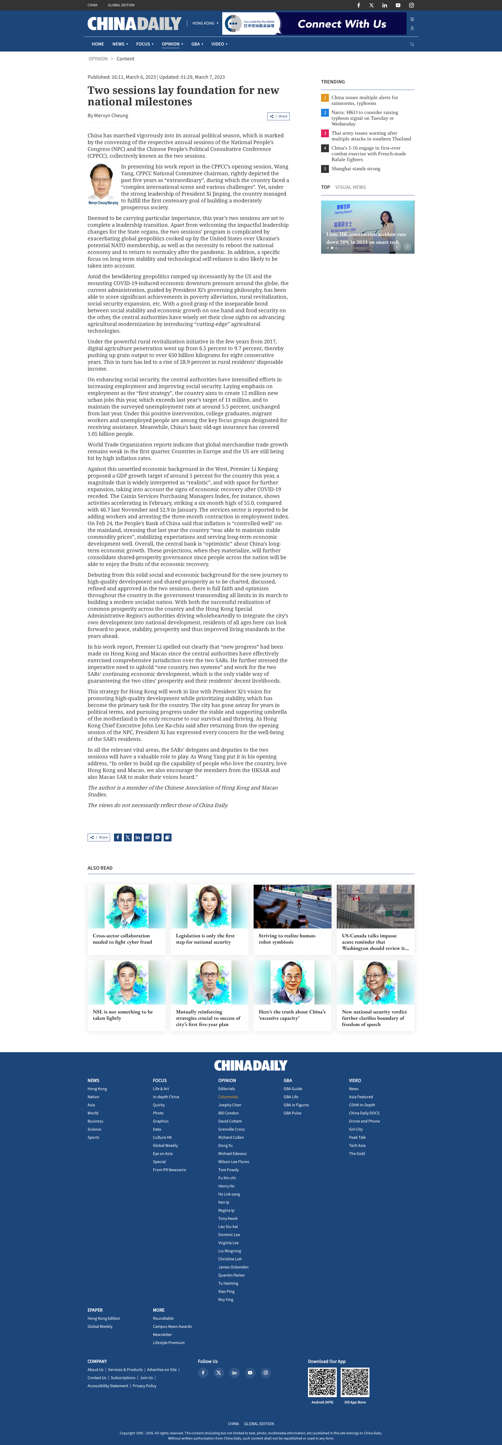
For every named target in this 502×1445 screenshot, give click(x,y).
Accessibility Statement (108, 1386)
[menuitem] (203, 23)
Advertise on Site (162, 1370)
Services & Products (125, 1370)
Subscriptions (123, 1378)
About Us (96, 1370)
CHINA (93, 5)
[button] (328, 248)
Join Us (146, 1378)
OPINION (98, 59)
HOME (98, 44)
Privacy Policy (144, 1386)
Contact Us (97, 1378)
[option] (367, 227)
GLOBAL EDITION (121, 5)
